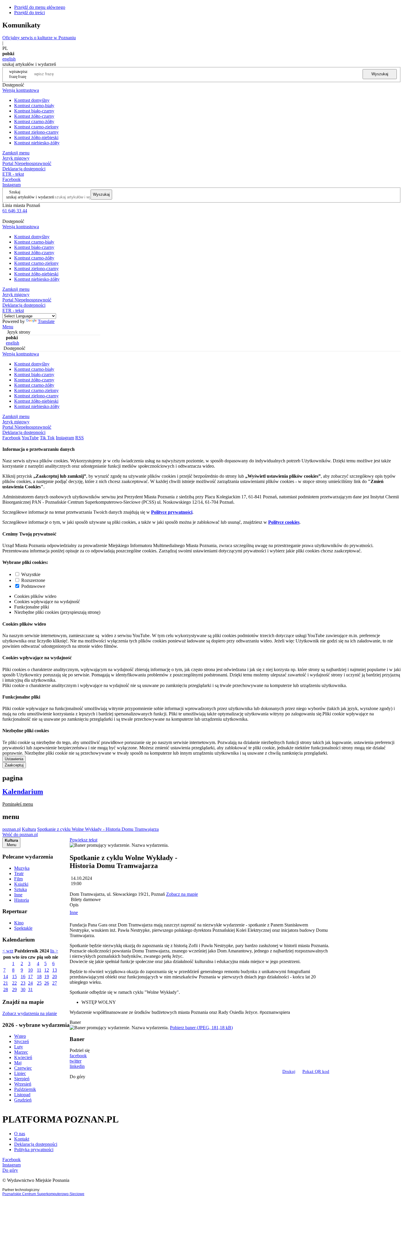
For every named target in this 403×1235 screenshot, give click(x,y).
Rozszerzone (33, 580)
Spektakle (23, 928)
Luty (18, 1046)
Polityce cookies (283, 522)
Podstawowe (33, 586)
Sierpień (22, 1078)
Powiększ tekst (83, 839)
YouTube (30, 437)
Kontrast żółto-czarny (34, 116)
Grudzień (23, 1099)
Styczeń (21, 1041)
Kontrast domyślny (32, 100)
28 (5, 989)
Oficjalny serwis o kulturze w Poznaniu (39, 37)
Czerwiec (23, 1068)
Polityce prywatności (171, 512)
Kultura (29, 829)
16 (23, 976)
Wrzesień (22, 1083)
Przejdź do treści (29, 12)
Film (18, 878)
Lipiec (20, 1073)
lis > (54, 950)
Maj (18, 1062)
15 (14, 976)
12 (46, 970)
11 (39, 970)
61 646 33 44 (14, 210)
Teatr (19, 873)
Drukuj (288, 1071)
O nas (19, 1133)
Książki (21, 884)
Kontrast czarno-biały (34, 105)
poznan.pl (11, 829)
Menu (7, 326)
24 (30, 983)
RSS (79, 437)
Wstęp (20, 1036)
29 (14, 989)
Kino (19, 922)
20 (54, 976)
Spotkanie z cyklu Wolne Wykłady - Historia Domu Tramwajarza (98, 829)
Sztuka (20, 889)
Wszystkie (30, 574)
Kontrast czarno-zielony (36, 126)
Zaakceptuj (14, 765)
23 (23, 983)
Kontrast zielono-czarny (36, 132)
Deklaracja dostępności (35, 1144)
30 (23, 989)
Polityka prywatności (33, 1149)
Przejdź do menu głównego (39, 7)
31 (30, 989)
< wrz (7, 950)
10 (30, 970)
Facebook (11, 179)
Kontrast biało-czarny (34, 110)
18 (39, 976)
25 (39, 983)
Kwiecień (23, 1057)
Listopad (22, 1094)
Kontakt (21, 1138)
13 (54, 970)
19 (46, 976)
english (9, 58)
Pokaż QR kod (315, 1071)
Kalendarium (22, 791)
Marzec (21, 1052)
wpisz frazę (22, 74)
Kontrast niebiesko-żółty (37, 142)
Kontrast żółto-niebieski (36, 137)
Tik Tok (47, 437)
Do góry (77, 1076)
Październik (25, 1089)
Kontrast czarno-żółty (34, 121)
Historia (21, 900)
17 (30, 976)
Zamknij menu (16, 152)
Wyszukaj (379, 74)
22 (14, 983)
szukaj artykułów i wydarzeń (30, 197)
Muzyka (22, 868)
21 (5, 983)
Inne (18, 894)
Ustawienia (14, 759)
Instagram (11, 184)
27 (54, 983)
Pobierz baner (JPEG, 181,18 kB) (201, 1027)
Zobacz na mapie (182, 894)
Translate (46, 321)
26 (46, 983)
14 (5, 976)
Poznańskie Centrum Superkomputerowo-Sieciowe (43, 1194)
